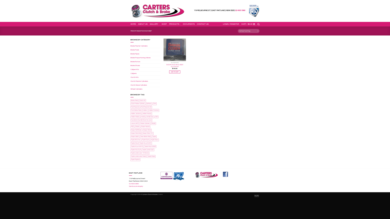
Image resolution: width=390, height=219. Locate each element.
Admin (160, 194)
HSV (156, 117)
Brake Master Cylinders (139, 46)
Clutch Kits (135, 77)
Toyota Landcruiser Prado (138, 156)
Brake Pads (135, 50)
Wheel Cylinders (136, 89)
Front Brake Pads (136, 110)
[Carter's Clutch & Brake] (158, 11)
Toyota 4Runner (135, 140)
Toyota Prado (151, 156)
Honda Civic (150, 117)
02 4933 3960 (240, 10)
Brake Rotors (135, 61)
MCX (132, 126)
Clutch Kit (142, 100)
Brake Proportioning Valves (141, 58)
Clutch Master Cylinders (139, 81)
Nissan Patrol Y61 (148, 133)
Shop (164, 24)
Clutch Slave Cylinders (139, 85)
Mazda (153, 123)
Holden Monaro (147, 113)
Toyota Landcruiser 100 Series (140, 153)
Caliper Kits (135, 69)
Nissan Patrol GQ (136, 133)
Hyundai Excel (142, 120)
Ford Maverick (135, 107)
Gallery (154, 24)
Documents (189, 24)
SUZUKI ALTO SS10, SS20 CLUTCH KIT (174, 65)
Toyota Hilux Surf (136, 149)
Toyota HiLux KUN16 (137, 146)
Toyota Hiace (154, 140)
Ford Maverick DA (146, 107)
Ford (154, 103)
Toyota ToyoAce (135, 159)
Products (174, 24)
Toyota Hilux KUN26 (150, 146)
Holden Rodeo (135, 117)
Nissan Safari (135, 136)
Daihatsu (149, 103)
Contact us (203, 24)
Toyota (154, 136)
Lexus (150, 120)
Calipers (134, 73)
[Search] (258, 24)
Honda (143, 117)
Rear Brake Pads (146, 136)
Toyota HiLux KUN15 (145, 143)
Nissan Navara (145, 126)
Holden (145, 110)
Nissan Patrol (147, 130)
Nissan (137, 126)
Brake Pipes (135, 54)
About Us (143, 24)
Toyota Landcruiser (148, 149)
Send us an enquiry (136, 186)
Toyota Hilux (134, 143)
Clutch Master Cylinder (138, 103)
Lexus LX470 (135, 123)
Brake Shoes (135, 65)
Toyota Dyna (145, 140)
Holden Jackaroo (136, 113)
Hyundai (133, 120)
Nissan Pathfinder (136, 130)
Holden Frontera (154, 110)
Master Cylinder (145, 123)
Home (133, 24)
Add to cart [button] (175, 71)
